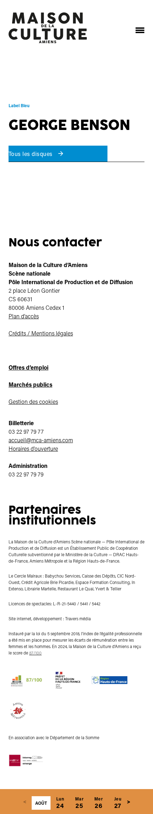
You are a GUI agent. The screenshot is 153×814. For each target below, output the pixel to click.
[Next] (128, 801)
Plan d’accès (24, 316)
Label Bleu (19, 105)
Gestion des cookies (33, 401)
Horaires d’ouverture (33, 448)
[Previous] (24, 801)
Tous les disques (31, 153)
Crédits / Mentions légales (41, 333)
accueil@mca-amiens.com (41, 440)
